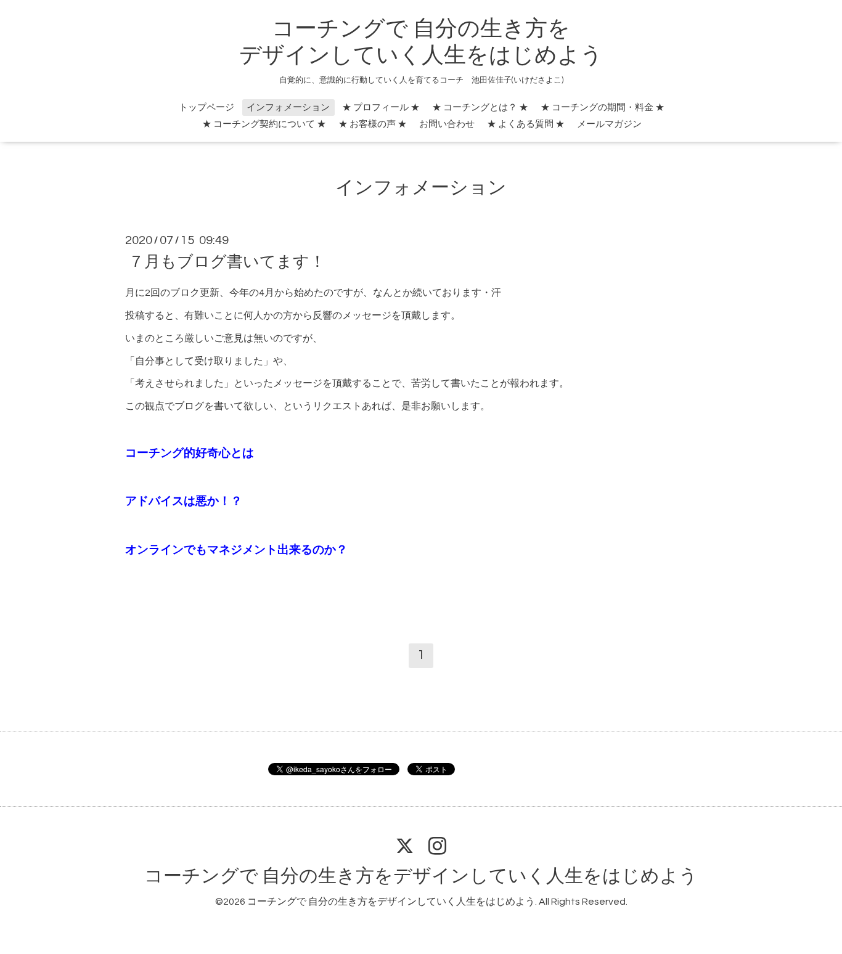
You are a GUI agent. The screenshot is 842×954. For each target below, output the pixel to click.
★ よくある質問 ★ (526, 124)
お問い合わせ (447, 124)
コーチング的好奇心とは (189, 453)
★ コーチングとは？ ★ (480, 107)
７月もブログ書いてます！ (226, 262)
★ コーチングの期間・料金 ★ (602, 107)
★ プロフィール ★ (381, 107)
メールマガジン (609, 124)
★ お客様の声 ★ (372, 124)
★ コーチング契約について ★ (264, 124)
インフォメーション (288, 107)
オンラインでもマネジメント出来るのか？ (236, 550)
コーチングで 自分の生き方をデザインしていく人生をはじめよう (421, 876)
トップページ (206, 107)
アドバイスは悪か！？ (183, 501)
